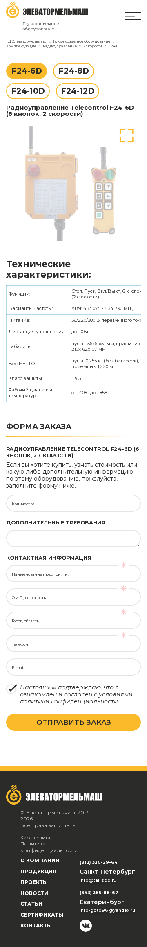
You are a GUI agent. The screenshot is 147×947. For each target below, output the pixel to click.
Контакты (36, 925)
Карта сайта (35, 837)
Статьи (31, 904)
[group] (73, 182)
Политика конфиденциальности (49, 847)
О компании (40, 860)
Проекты (34, 882)
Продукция (38, 871)
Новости (34, 893)
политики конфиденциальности (69, 701)
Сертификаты (41, 915)
